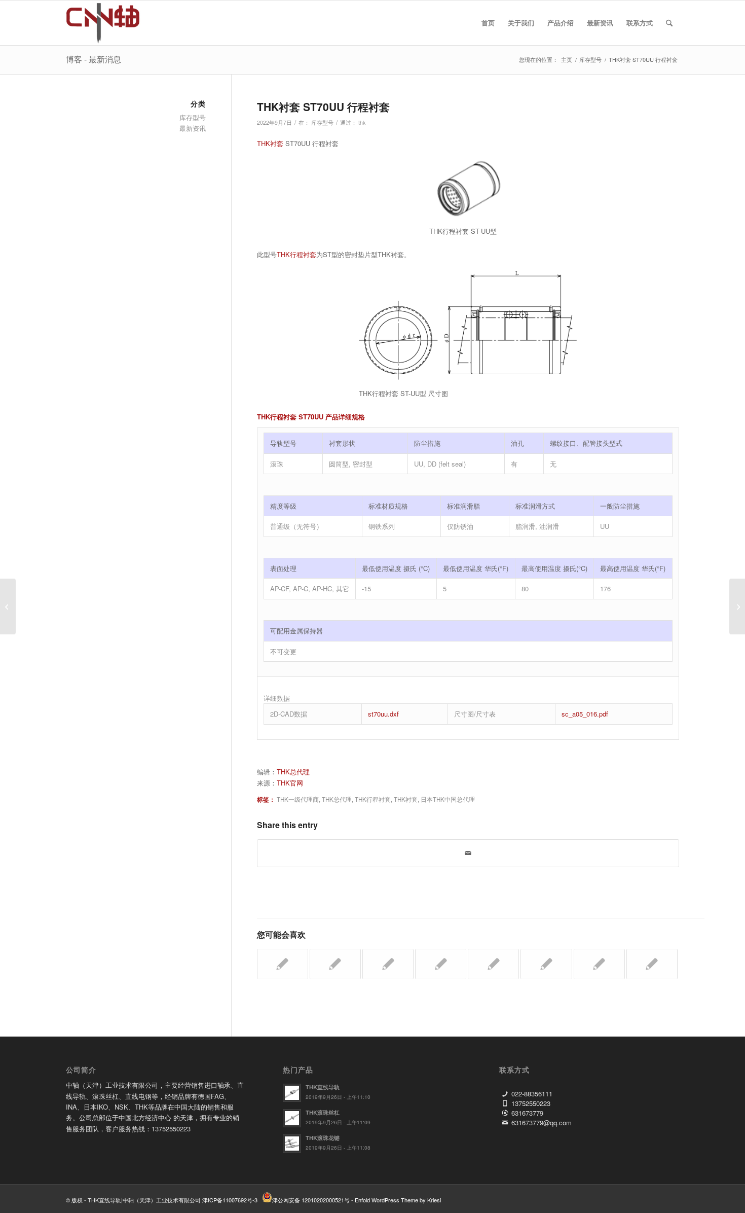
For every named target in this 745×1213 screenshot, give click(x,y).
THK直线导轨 (323, 1087)
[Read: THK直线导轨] (292, 1093)
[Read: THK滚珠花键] (292, 1143)
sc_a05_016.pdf (585, 714)
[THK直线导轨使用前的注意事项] (8, 606)
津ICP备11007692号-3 (229, 1200)
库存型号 (322, 122)
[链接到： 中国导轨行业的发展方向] (652, 964)
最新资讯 (192, 128)
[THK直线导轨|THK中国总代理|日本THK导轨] (114, 23)
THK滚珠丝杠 (323, 1112)
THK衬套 (270, 143)
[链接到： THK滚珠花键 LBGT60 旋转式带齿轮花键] (335, 964)
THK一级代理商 (298, 799)
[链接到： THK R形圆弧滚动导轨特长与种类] (388, 964)
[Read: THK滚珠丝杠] (292, 1118)
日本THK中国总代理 (448, 799)
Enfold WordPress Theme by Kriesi (398, 1200)
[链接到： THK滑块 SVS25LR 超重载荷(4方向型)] (440, 964)
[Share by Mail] (468, 853)
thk (361, 122)
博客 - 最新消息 (93, 59)
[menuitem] (488, 23)
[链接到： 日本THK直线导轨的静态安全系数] (599, 964)
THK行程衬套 (296, 254)
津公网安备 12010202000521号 (311, 1200)
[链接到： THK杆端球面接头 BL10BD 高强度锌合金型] (546, 964)
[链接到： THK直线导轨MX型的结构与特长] (493, 964)
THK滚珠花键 (323, 1137)
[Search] (669, 23)
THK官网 (290, 783)
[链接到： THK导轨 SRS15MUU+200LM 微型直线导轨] (282, 964)
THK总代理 (293, 771)
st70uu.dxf (383, 714)
